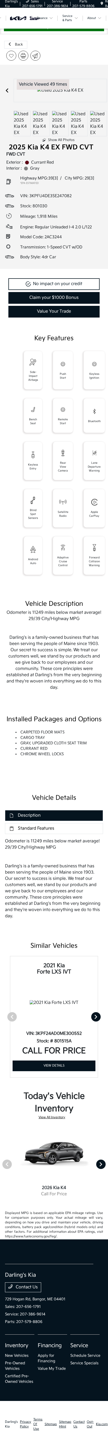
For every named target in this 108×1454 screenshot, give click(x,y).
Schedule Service (85, 1355)
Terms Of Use (37, 1424)
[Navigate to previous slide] (7, 90)
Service (79, 1345)
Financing (50, 1345)
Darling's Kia (11, 1424)
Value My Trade (52, 1368)
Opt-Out (90, 1424)
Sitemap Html (65, 1424)
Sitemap (51, 1424)
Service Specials (84, 1363)
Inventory (16, 1345)
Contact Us (26, 1287)
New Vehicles (17, 1355)
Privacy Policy (25, 1424)
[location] (102, 4)
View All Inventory (52, 1117)
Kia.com (102, 1424)
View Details (54, 1066)
